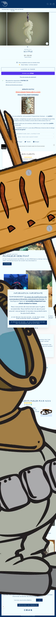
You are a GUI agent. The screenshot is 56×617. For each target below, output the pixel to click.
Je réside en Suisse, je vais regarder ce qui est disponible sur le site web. (28, 322)
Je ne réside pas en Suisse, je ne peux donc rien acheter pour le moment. (28, 317)
